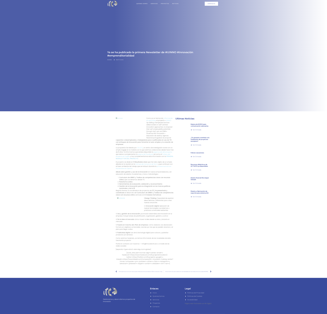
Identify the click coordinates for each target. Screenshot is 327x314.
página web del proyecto (163, 152)
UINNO (168, 120)
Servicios (154, 3)
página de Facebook (145, 154)
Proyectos (165, 3)
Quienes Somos (142, 3)
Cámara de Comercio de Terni (146, 164)
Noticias (175, 3)
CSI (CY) (140, 148)
